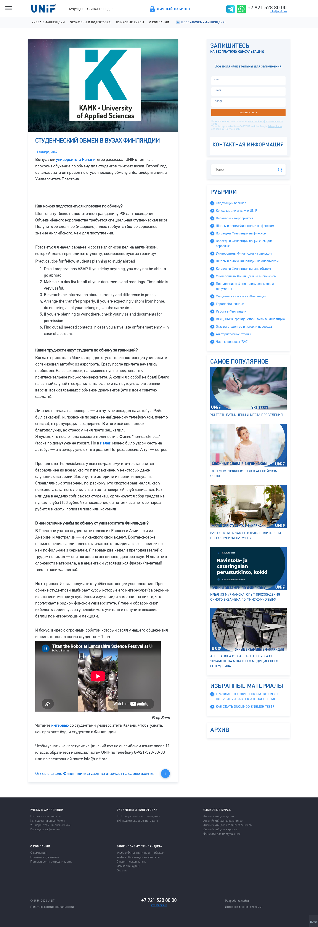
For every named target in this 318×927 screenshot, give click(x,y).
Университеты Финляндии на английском (246, 276)
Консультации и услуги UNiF (236, 210)
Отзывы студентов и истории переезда (244, 326)
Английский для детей (218, 816)
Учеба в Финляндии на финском (138, 857)
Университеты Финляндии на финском (244, 253)
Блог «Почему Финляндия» (203, 22)
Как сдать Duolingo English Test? (245, 706)
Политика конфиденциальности (52, 906)
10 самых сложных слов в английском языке (244, 473)
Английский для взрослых (221, 829)
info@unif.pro (278, 11)
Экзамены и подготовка (90, 22)
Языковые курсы (130, 22)
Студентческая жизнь (131, 861)
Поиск (280, 170)
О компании (159, 22)
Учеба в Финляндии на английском (140, 852)
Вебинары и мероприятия (234, 218)
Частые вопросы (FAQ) (232, 342)
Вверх (313, 921)
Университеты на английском (50, 825)
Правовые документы (44, 857)
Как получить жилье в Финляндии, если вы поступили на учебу (245, 535)
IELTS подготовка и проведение (138, 816)
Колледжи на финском (45, 829)
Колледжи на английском (47, 820)
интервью (60, 725)
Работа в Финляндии (231, 311)
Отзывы (122, 870)
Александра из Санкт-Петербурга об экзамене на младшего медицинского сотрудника (244, 661)
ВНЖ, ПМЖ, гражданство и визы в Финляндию (250, 319)
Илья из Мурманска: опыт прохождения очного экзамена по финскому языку (245, 597)
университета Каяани (76, 159)
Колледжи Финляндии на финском (241, 233)
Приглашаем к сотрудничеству (51, 861)
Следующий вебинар (231, 203)
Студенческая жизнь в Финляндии (241, 296)
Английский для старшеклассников (227, 825)
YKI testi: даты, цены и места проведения (246, 415)
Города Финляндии (230, 304)
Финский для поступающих (221, 834)
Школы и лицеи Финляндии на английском (247, 261)
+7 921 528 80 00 (267, 7)
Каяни (105, 443)
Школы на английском (45, 816)
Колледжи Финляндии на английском (243, 268)
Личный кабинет (174, 9)
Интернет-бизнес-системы (243, 906)
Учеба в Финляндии (48, 22)
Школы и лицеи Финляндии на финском (245, 226)
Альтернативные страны (233, 334)
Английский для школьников (223, 820)
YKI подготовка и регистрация (137, 820)
